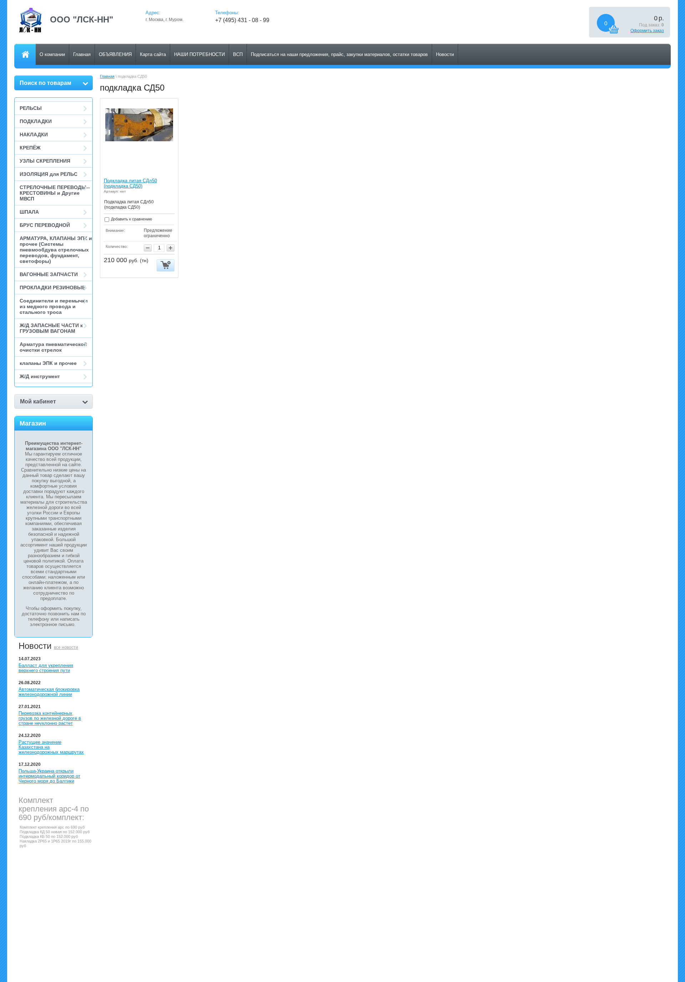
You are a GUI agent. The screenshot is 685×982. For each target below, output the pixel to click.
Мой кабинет (38, 401)
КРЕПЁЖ (30, 148)
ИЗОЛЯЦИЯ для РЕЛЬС (48, 174)
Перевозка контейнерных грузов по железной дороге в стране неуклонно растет (50, 718)
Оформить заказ (647, 30)
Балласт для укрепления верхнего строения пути (46, 668)
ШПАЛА (29, 212)
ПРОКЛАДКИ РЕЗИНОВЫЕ (52, 287)
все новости (66, 647)
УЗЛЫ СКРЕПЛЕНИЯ (45, 161)
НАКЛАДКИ (34, 134)
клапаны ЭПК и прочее (48, 363)
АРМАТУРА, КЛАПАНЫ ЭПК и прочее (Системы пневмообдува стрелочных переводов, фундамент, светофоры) (56, 249)
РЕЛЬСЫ (31, 108)
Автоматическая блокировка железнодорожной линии (49, 692)
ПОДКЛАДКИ (36, 121)
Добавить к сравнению (131, 219)
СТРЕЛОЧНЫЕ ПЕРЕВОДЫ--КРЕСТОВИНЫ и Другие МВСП (55, 193)
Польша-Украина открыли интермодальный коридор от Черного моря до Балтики (49, 776)
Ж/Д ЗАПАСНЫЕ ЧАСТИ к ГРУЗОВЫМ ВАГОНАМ (51, 328)
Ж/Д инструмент (40, 376)
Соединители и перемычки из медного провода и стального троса (54, 306)
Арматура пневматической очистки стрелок (53, 347)
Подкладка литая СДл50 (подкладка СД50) (130, 183)
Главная (107, 76)
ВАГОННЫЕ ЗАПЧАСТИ (49, 274)
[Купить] (165, 265)
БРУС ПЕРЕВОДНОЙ (45, 225)
